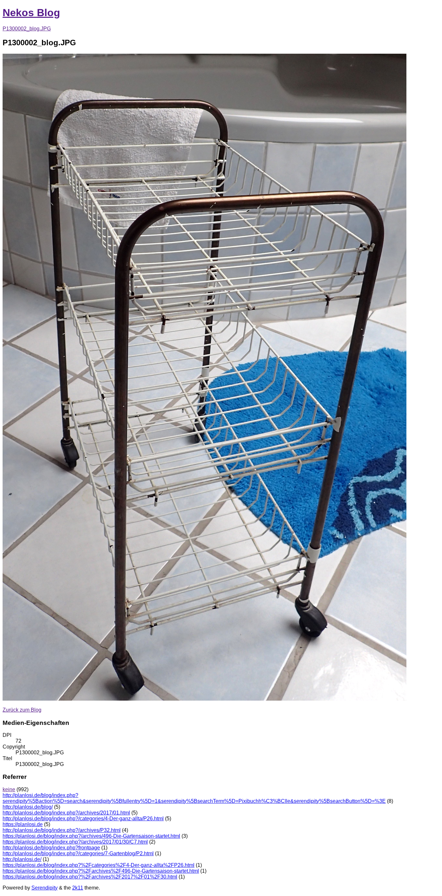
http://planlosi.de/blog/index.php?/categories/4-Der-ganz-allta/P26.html (83, 818)
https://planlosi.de (23, 824)
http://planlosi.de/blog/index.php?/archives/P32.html (62, 830)
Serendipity (44, 888)
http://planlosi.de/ (22, 859)
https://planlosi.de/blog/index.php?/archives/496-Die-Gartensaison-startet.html (91, 836)
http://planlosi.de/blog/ (28, 807)
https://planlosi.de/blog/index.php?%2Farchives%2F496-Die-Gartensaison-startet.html (101, 871)
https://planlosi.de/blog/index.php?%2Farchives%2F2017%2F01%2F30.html (90, 877)
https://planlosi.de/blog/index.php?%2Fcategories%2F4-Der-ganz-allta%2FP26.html (98, 865)
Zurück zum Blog (22, 710)
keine (9, 789)
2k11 (77, 888)
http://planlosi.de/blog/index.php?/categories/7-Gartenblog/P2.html (78, 853)
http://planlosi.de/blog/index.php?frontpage (51, 847)
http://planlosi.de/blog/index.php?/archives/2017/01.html (66, 812)
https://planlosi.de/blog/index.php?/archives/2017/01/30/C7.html (75, 842)
